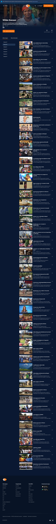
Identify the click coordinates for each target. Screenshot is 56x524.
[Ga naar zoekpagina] (35, 5)
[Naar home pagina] (28, 5)
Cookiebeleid (25, 516)
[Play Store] (45, 490)
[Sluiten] (54, 1)
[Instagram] (52, 520)
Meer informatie (35, 1)
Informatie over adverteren (32, 516)
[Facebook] (50, 520)
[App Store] (45, 487)
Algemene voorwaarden (7, 516)
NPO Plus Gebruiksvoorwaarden (16, 516)
